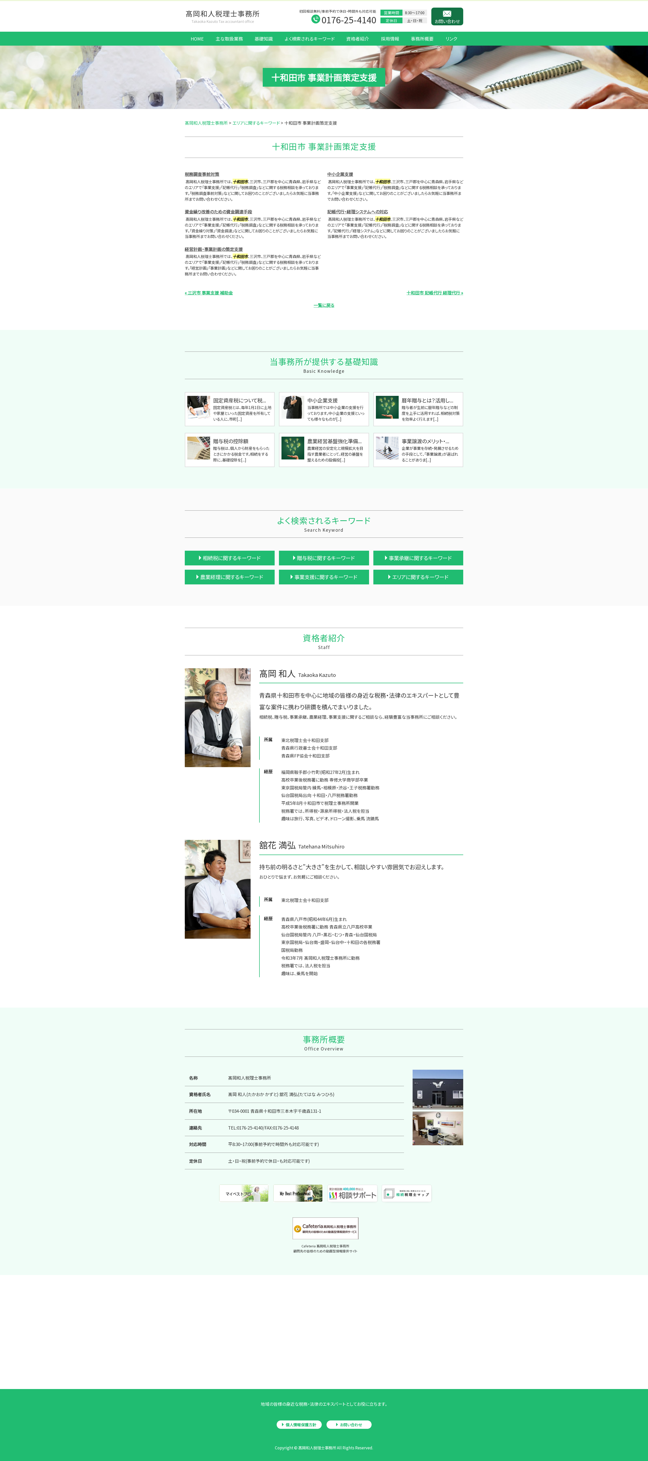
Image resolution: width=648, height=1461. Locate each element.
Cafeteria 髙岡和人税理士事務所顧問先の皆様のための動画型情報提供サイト (325, 1248)
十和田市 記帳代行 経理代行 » (435, 292)
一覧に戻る (324, 305)
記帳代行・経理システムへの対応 (357, 211)
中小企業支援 (340, 174)
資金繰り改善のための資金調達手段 (218, 211)
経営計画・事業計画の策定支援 (214, 249)
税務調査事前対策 (202, 174)
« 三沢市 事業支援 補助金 (209, 292)
